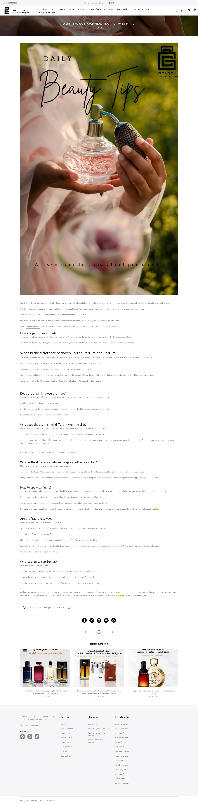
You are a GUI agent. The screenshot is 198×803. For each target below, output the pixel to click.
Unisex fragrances (97, 9)
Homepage (65, 724)
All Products (42, 9)
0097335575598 (11, 2)
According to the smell (46, 12)
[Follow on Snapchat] (29, 736)
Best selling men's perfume (99, 728)
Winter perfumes (121, 774)
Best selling (65, 756)
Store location (92, 2)
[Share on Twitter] (91, 620)
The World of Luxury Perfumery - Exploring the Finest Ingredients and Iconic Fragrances (45, 692)
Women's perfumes (77, 9)
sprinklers (65, 742)
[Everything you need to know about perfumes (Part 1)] (85, 632)
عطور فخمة (57, 607)
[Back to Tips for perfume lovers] (99, 632)
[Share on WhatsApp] (113, 620)
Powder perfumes (121, 751)
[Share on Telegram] (99, 620)
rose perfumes (120, 747)
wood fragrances (121, 724)
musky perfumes (121, 738)
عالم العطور (32, 607)
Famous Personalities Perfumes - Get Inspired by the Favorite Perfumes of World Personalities (99, 692)
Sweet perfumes (121, 760)
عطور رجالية (47, 607)
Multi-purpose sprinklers (119, 9)
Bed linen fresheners (142, 9)
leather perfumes (121, 728)
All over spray (66, 747)
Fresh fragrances (121, 769)
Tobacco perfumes (121, 783)
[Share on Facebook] (84, 620)
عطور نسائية (67, 607)
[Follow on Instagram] (22, 736)
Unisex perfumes (67, 738)
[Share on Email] (106, 620)
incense (64, 751)
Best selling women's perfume (96, 734)
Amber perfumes (121, 733)
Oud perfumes (120, 742)
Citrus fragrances (121, 756)
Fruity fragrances (121, 765)
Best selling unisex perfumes (95, 741)
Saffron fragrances (121, 779)
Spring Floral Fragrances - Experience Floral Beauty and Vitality (153, 692)
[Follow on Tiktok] (37, 736)
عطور (40, 607)
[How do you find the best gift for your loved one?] (112, 632)
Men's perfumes (58, 9)
